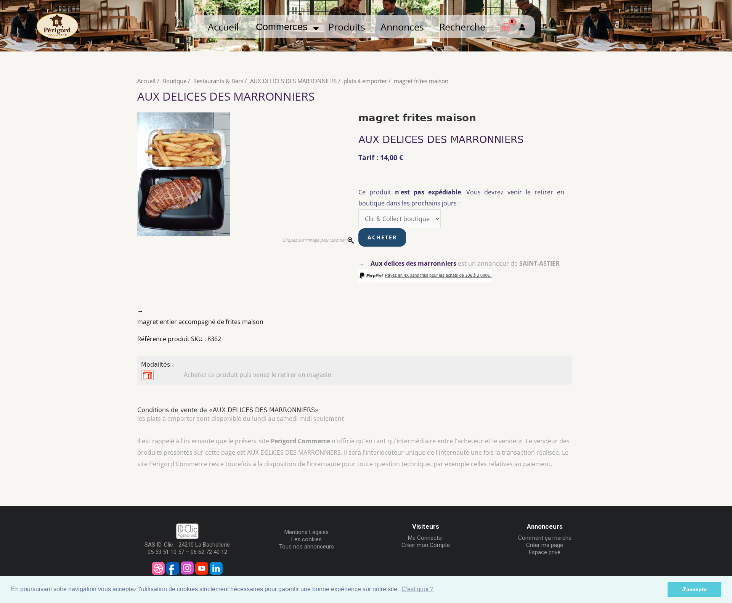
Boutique (174, 81)
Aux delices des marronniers (413, 263)
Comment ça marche (544, 537)
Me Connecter (425, 537)
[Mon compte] (522, 26)
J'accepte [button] (694, 589)
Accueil (223, 26)
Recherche (462, 26)
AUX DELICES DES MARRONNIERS (293, 81)
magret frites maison (421, 81)
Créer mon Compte (425, 545)
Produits (346, 26)
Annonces (402, 26)
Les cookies (306, 539)
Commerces (284, 26)
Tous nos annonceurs (306, 546)
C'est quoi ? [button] (417, 589)
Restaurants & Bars (218, 81)
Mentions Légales (306, 532)
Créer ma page (544, 545)
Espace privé (544, 552)
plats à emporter (365, 81)
